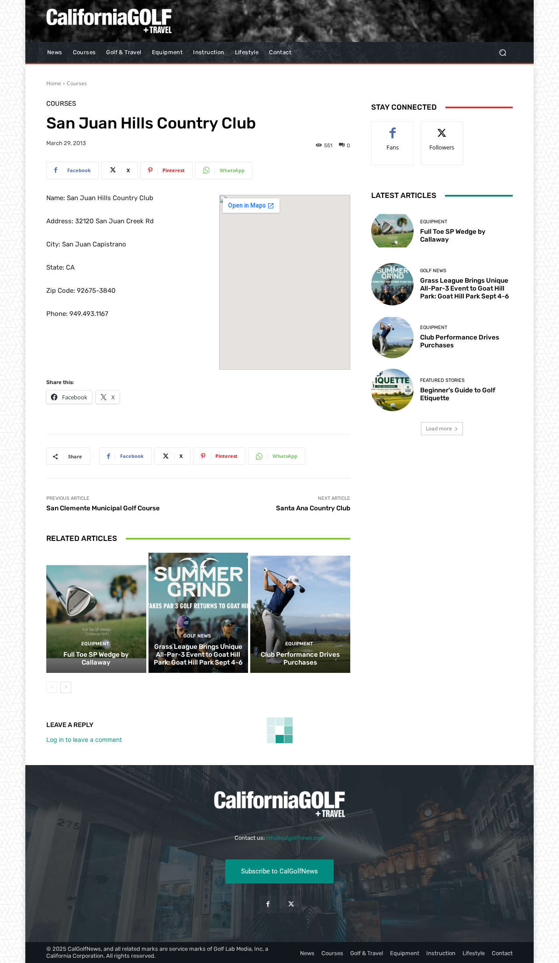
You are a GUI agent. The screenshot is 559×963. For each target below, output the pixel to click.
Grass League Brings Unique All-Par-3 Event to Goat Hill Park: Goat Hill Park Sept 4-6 (198, 654)
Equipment (95, 643)
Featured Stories (442, 380)
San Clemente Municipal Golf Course (103, 508)
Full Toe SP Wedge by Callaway (96, 658)
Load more (439, 428)
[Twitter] (291, 904)
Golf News (197, 636)
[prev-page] (51, 687)
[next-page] (65, 687)
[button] (502, 52)
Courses (77, 83)
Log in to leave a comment (84, 739)
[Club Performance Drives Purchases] (300, 612)
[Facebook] (267, 904)
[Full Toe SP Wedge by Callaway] (96, 612)
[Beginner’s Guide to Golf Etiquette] (392, 390)
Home (53, 83)
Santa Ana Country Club (313, 508)
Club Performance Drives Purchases (300, 658)
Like (393, 128)
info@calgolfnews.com (295, 838)
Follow (442, 128)
